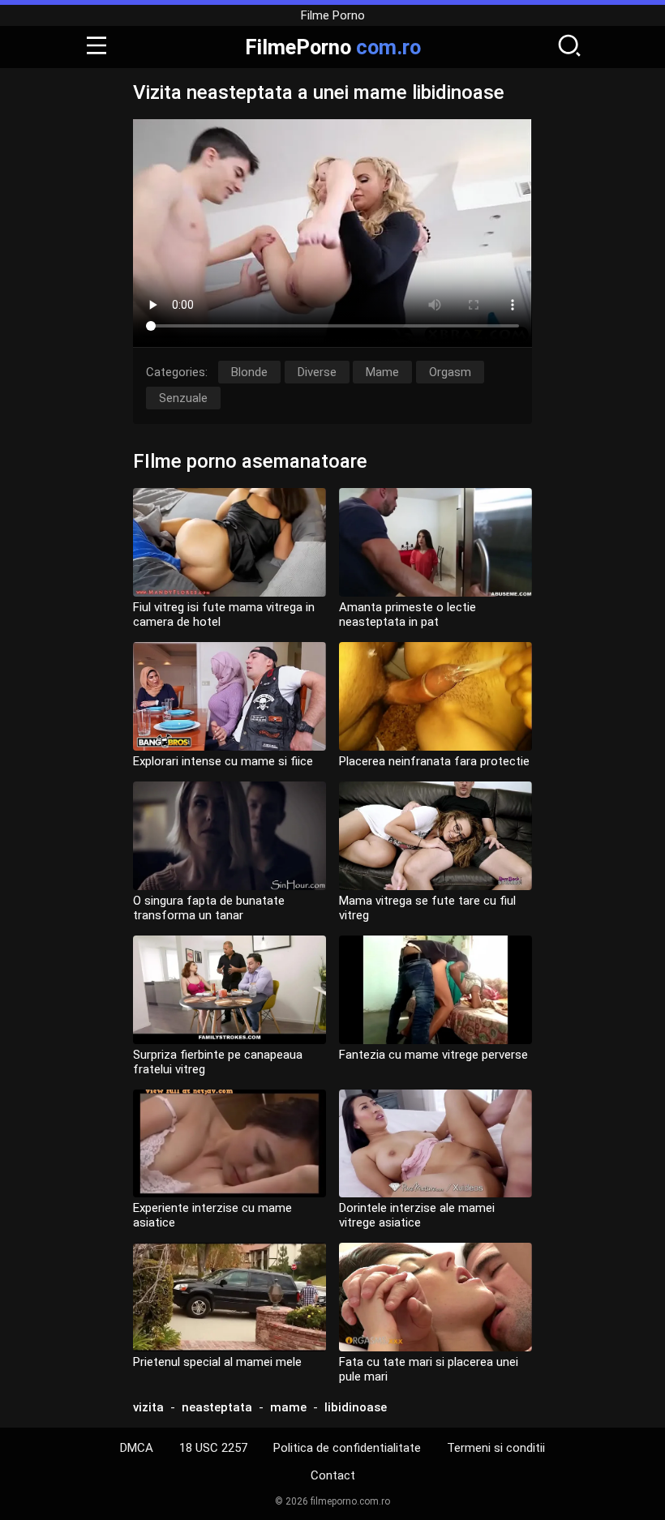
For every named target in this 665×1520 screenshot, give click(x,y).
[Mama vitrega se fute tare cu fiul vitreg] (435, 835)
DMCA (136, 1448)
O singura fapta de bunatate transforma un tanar (209, 908)
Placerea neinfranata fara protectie (434, 761)
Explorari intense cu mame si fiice (223, 761)
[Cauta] (569, 47)
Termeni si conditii (496, 1448)
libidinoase (355, 1407)
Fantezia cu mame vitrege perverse (433, 1054)
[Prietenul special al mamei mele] (229, 1297)
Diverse (317, 372)
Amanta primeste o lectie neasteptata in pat (407, 614)
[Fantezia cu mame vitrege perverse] (435, 990)
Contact (333, 1475)
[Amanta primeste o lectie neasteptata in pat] (435, 542)
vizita (148, 1407)
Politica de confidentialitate (347, 1448)
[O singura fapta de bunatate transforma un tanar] (229, 835)
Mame (382, 372)
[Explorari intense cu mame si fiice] (229, 696)
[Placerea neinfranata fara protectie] (435, 696)
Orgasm (450, 372)
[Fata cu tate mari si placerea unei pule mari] (435, 1297)
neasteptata (217, 1407)
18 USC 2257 (213, 1448)
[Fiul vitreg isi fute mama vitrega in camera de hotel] (229, 542)
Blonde (249, 372)
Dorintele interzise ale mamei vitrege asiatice (417, 1215)
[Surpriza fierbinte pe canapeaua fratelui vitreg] (229, 990)
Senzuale (183, 398)
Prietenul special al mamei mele (217, 1362)
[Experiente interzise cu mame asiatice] (229, 1144)
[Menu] (96, 47)
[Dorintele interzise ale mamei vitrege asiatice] (435, 1144)
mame (288, 1407)
